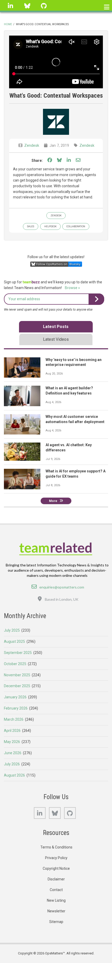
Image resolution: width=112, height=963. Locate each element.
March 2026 (13, 719)
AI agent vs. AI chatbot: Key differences (69, 447)
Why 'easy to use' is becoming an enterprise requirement (74, 362)
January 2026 (15, 697)
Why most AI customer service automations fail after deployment (75, 419)
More (53, 501)
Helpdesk (50, 226)
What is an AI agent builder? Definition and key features (69, 390)
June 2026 (12, 753)
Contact (56, 890)
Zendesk (31, 145)
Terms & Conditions (56, 847)
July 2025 (12, 630)
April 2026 (12, 730)
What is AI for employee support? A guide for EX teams (75, 473)
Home (8, 24)
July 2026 (12, 764)
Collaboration (75, 226)
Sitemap (56, 922)
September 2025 (18, 653)
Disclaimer (56, 879)
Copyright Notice (56, 868)
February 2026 (16, 708)
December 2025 (17, 686)
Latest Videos (56, 339)
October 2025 (15, 664)
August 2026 (14, 775)
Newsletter (56, 911)
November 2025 (17, 675)
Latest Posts (56, 326)
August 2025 (14, 641)
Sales (30, 226)
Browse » (72, 288)
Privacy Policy (56, 858)
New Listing (56, 900)
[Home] (56, 548)
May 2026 (12, 742)
